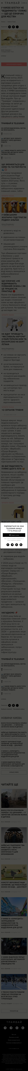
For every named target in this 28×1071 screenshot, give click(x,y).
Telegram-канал (15, 535)
